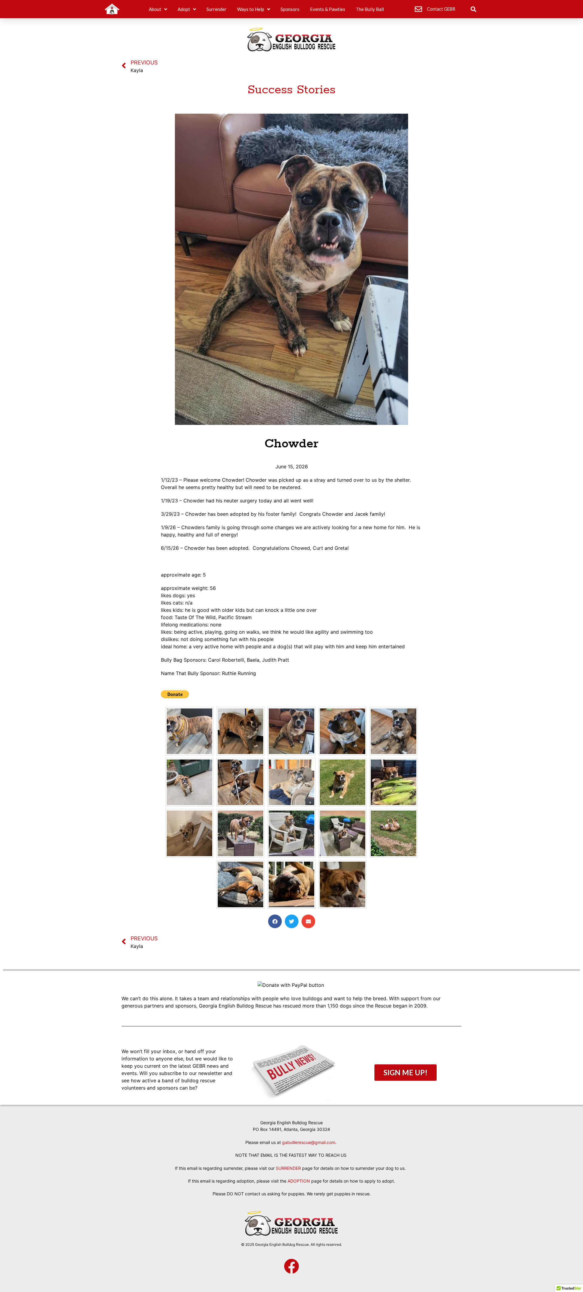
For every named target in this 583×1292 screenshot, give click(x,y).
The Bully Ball (370, 9)
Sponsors (290, 9)
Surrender (216, 9)
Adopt (184, 9)
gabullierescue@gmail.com (308, 1142)
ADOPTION (299, 1180)
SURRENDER (288, 1168)
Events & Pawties (327, 9)
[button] (473, 9)
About (155, 9)
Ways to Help (250, 9)
